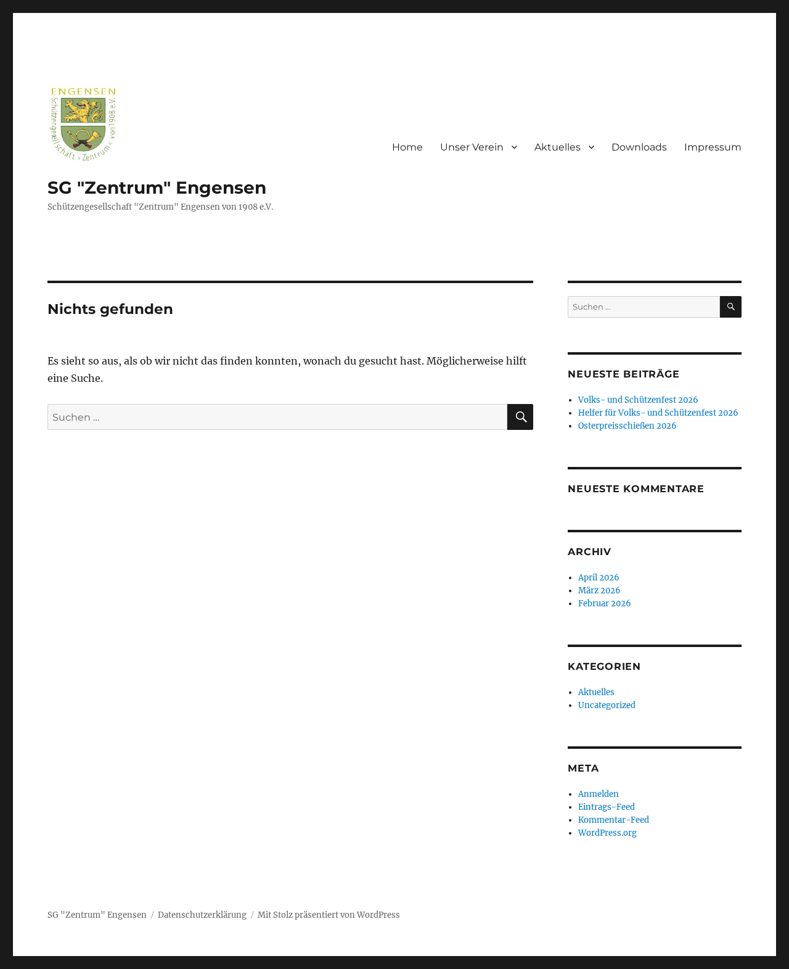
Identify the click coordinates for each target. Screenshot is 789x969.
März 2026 (599, 590)
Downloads (639, 147)
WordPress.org (607, 833)
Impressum (713, 147)
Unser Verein (472, 147)
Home (407, 147)
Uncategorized (607, 705)
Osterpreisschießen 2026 (627, 426)
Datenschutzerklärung (202, 915)
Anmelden (598, 794)
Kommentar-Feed (613, 820)
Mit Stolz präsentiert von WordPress (329, 915)
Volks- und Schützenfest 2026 (638, 400)
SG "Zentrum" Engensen (156, 187)
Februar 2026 (604, 603)
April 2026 (598, 577)
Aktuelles (557, 147)
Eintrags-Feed (606, 807)
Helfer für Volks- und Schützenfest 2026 (658, 413)
